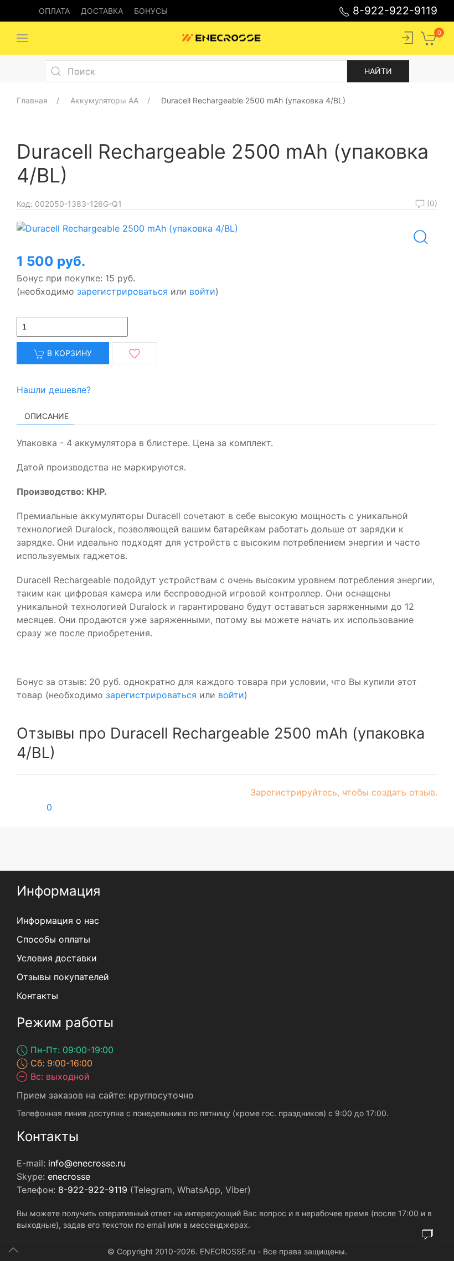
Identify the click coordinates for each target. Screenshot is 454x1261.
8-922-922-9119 (393, 10)
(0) (431, 203)
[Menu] (22, 38)
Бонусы (151, 10)
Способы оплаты (53, 939)
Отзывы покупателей (63, 976)
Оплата (54, 10)
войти (202, 291)
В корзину (68, 353)
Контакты (37, 995)
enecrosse (69, 1176)
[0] (429, 37)
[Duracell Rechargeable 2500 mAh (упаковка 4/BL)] (127, 227)
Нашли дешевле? (54, 389)
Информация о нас (58, 920)
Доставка (102, 10)
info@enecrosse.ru (87, 1163)
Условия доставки (57, 958)
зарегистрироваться (122, 291)
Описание (46, 416)
